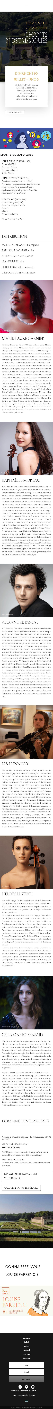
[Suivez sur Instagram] (26, 1387)
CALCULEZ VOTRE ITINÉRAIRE (21, 1187)
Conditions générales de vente (24, 1395)
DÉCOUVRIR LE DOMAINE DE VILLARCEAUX (20, 1176)
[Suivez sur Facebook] (20, 1387)
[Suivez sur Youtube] (33, 1387)
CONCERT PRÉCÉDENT (15, 112)
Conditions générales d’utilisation (23, 1390)
